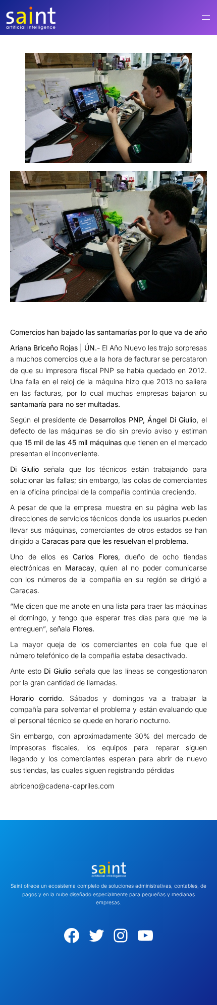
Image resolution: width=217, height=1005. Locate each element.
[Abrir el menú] (206, 18)
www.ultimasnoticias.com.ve (56, 798)
